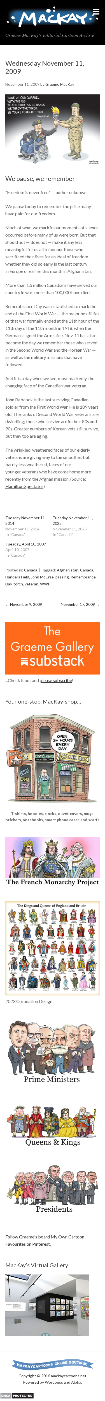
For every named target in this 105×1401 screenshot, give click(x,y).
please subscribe (56, 680)
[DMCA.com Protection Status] (17, 1397)
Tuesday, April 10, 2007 (25, 544)
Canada (30, 570)
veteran (31, 584)
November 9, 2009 (23, 604)
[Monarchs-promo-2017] (52, 1146)
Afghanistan (67, 570)
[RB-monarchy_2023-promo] (52, 948)
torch (18, 584)
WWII (45, 584)
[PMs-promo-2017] (52, 1085)
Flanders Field (17, 577)
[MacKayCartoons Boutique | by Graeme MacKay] (52, 806)
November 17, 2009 (80, 604)
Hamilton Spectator (24, 486)
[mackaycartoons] (52, 23)
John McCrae (42, 577)
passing (62, 577)
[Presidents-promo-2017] (52, 1215)
